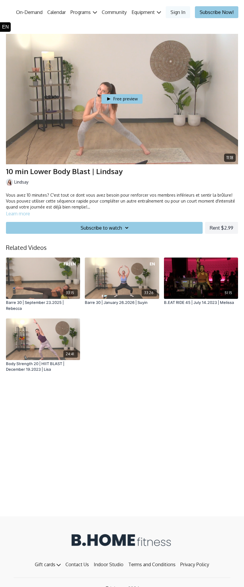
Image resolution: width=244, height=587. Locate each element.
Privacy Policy (194, 564)
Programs (81, 12)
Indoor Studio (108, 564)
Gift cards (46, 564)
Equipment (144, 12)
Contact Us (77, 564)
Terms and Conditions (152, 564)
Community (114, 12)
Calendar (56, 12)
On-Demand (29, 12)
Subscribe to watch (101, 228)
